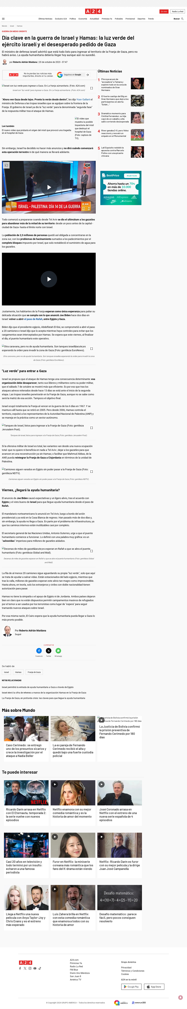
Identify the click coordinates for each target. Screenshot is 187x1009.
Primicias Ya (107, 19)
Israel (12, 26)
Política (73, 19)
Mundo (4, 26)
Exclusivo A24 (61, 19)
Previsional (130, 19)
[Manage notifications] (180, 997)
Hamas (19, 26)
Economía (83, 19)
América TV (75, 979)
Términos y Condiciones (132, 971)
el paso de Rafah (33, 319)
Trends (151, 19)
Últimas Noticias (45, 19)
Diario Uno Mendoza (80, 973)
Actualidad (94, 19)
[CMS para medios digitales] (137, 1002)
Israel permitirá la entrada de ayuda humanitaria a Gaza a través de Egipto (38, 687)
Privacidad (126, 967)
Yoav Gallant (83, 99)
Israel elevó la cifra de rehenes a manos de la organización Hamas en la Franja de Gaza (44, 692)
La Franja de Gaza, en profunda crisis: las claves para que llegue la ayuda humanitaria (43, 698)
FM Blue (74, 969)
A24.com (74, 960)
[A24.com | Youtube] (35, 968)
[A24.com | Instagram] (30, 968)
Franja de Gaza (34, 672)
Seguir (18, 634)
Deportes (141, 19)
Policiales (119, 19)
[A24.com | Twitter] (25, 968)
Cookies (125, 974)
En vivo (164, 11)
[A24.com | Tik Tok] (39, 968)
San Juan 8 (75, 976)
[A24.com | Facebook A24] (20, 968)
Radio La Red (177, 11)
